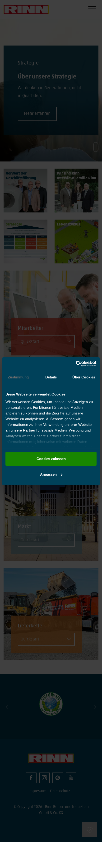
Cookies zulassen (51, 459)
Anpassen (48, 474)
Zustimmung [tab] (18, 377)
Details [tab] (51, 377)
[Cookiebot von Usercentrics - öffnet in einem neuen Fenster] (76, 364)
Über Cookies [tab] (83, 377)
